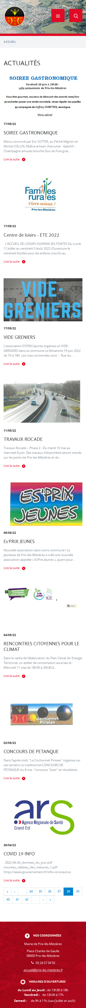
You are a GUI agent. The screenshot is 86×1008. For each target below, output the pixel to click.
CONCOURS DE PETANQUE (31, 751)
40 (8, 899)
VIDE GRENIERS (19, 337)
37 (59, 891)
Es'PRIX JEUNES (19, 541)
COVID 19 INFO (19, 854)
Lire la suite (12, 159)
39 (77, 891)
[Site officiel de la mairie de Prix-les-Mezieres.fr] (15, 17)
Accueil (10, 42)
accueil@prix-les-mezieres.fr (43, 970)
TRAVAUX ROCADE (23, 439)
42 (26, 899)
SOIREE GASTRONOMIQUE (31, 133)
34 (31, 891)
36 (49, 891)
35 (40, 891)
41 (17, 899)
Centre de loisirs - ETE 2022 (31, 235)
